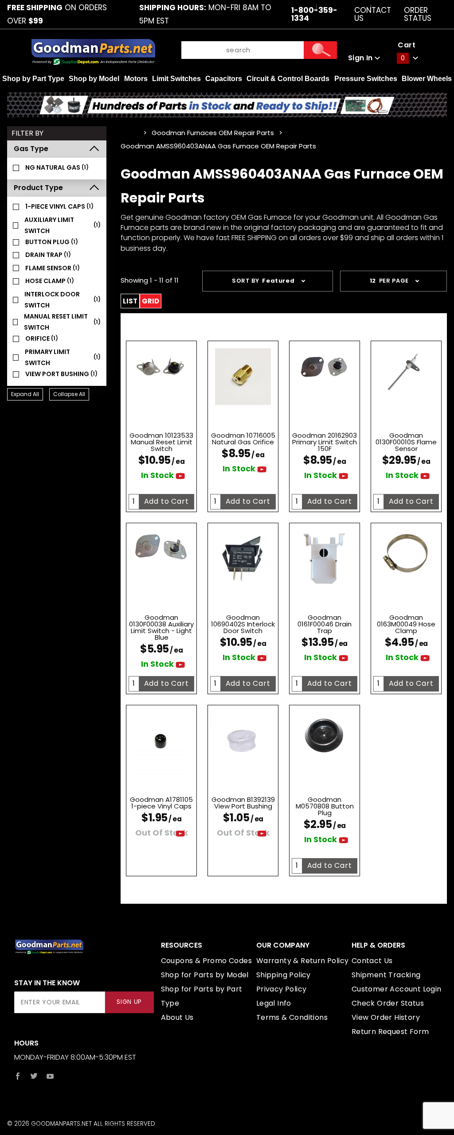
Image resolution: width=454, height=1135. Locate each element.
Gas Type (31, 149)
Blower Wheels (427, 78)
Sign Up (129, 1002)
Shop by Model (94, 78)
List (130, 301)
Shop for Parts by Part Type (202, 996)
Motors (136, 78)
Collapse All (69, 394)
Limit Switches (176, 78)
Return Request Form (390, 1031)
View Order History (386, 1017)
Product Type (38, 188)
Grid (150, 301)
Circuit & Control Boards (288, 78)
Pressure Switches (365, 78)
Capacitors (223, 78)
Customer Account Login (397, 989)
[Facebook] (17, 1076)
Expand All (25, 394)
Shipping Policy (283, 975)
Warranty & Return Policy (302, 961)
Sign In (361, 58)
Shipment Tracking (386, 975)
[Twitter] (34, 1076)
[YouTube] (50, 1076)
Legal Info (273, 1003)
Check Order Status (388, 1003)
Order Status (417, 14)
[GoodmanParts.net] (93, 51)
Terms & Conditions (292, 1017)
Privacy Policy (281, 989)
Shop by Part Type (33, 78)
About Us (177, 1017)
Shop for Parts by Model (205, 975)
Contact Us (372, 14)
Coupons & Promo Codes (206, 961)
